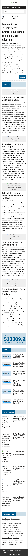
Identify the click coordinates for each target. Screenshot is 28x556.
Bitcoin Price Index (7, 523)
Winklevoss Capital (7, 533)
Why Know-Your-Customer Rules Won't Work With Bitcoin (13, 98)
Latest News (6, 8)
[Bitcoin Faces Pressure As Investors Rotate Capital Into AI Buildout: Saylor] (6, 375)
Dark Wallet (19, 542)
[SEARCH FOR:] (14, 11)
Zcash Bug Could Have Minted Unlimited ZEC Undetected (18, 401)
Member (5, 552)
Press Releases (16, 8)
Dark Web (19, 536)
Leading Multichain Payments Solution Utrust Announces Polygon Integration (19, 482)
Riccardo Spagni (13, 540)
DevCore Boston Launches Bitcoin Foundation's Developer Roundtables (13, 291)
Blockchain (17, 523)
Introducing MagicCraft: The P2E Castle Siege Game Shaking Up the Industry (18, 499)
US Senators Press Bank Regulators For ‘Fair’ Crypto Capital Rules (18, 364)
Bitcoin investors (13, 525)
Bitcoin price (6, 519)
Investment (5, 527)
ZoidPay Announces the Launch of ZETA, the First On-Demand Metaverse (19, 452)
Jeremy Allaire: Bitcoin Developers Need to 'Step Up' (13, 145)
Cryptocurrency (15, 519)
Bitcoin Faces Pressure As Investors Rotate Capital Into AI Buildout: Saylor (19, 373)
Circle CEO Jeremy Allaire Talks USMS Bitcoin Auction (12, 243)
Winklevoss (16, 529)
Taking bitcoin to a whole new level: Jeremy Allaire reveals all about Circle (12, 195)
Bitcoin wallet (12, 544)
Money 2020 (20, 531)
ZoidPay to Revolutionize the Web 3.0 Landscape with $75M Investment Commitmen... (19, 436)
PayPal (13, 521)
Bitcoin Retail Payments (9, 531)
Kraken (13, 536)
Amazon (22, 540)
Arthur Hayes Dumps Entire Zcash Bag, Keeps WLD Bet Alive (18, 356)
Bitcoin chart (6, 521)
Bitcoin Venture (7, 529)
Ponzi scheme (14, 527)
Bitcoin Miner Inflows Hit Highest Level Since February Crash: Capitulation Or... (19, 382)
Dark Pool (5, 540)
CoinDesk (16, 538)
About (3, 550)
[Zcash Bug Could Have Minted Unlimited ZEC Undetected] (6, 403)
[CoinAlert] (14, 3)
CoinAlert (18, 554)
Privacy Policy (18, 550)
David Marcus (6, 536)
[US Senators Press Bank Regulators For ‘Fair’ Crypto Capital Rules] (6, 366)
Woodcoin (11, 542)
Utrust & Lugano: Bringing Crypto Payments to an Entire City (19, 468)
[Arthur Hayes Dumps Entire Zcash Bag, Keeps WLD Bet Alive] (6, 358)
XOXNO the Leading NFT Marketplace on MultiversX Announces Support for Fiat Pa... (19, 419)
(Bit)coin (4, 544)
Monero (4, 525)
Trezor (4, 542)
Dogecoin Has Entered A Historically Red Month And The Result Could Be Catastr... (19, 392)
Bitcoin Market (18, 533)
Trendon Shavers (7, 538)
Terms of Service (10, 550)
